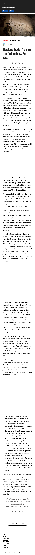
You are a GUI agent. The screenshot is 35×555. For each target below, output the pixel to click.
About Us (5, 536)
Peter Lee (9, 44)
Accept (4, 10)
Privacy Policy (6, 547)
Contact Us (6, 538)
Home (4, 534)
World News (6, 40)
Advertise (5, 540)
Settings (18, 10)
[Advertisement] (15, 164)
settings (13, 7)
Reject (11, 10)
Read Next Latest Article (17, 523)
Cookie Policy (6, 545)
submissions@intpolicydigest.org (17, 506)
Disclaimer (6, 543)
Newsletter (6, 542)
